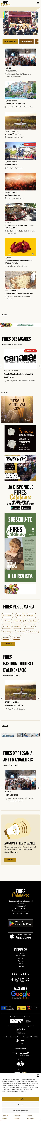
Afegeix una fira (20, 956)
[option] (20, 364)
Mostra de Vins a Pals (13, 134)
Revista (20, 961)
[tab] (10, 41)
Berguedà (6, 637)
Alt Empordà (31, 615)
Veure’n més (8, 644)
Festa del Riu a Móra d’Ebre (15, 104)
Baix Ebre (17, 626)
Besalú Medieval (11, 165)
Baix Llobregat (7, 632)
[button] (38, 1075)
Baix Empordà (29, 626)
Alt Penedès (6, 621)
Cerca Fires (20, 953)
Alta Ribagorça (7, 615)
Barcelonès (33, 632)
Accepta (20, 1099)
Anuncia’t (10, 860)
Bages (35, 621)
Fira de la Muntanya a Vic (14, 374)
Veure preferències (20, 1111)
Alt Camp (20, 615)
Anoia (27, 621)
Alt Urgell (18, 621)
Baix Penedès (21, 632)
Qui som (20, 963)
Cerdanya (16, 637)
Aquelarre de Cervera (12, 195)
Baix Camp (6, 626)
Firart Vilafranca (11, 71)
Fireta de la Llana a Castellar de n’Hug (19, 293)
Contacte (21, 966)
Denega (20, 1105)
